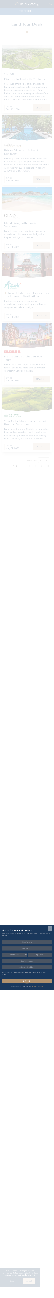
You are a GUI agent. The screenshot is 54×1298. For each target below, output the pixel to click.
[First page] (29, 466)
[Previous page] (35, 466)
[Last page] (48, 466)
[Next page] (41, 466)
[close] (50, 928)
